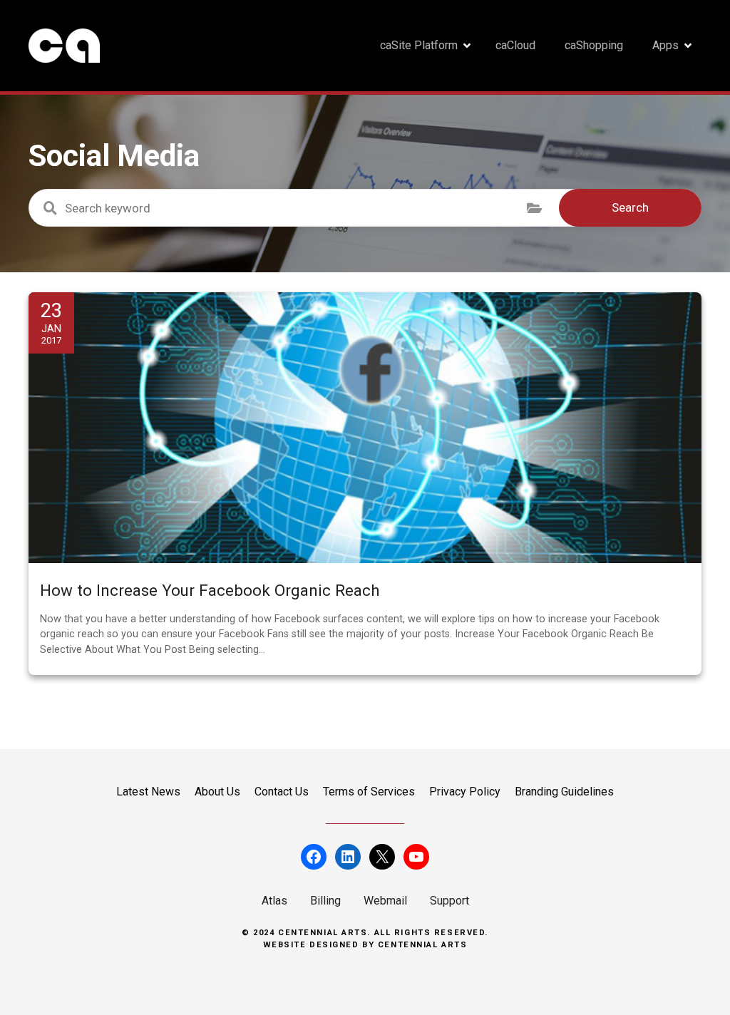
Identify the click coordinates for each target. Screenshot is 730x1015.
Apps (665, 45)
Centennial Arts (423, 944)
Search (630, 207)
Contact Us (282, 791)
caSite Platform (419, 45)
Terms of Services (369, 791)
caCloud (515, 45)
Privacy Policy (464, 791)
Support (449, 900)
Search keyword (50, 208)
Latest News (148, 791)
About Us (217, 791)
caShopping (594, 45)
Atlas (274, 900)
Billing (325, 900)
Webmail (385, 900)
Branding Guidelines (564, 791)
